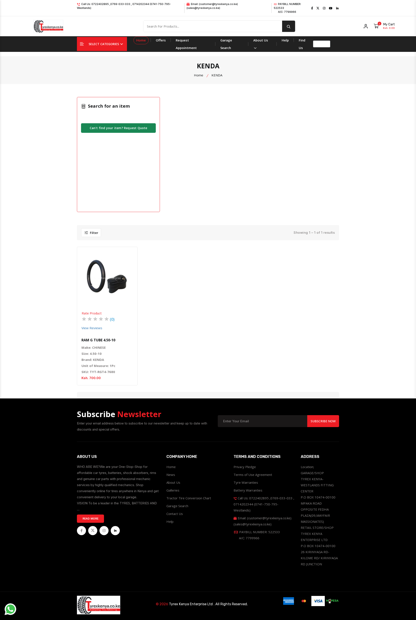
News (170, 474)
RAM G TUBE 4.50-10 (98, 340)
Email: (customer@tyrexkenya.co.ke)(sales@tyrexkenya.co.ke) (212, 6)
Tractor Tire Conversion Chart (188, 498)
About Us (260, 40)
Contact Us (174, 513)
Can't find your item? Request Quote (118, 128)
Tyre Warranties (246, 482)
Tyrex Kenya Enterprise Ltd (191, 604)
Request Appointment (186, 44)
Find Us (302, 44)
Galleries (172, 490)
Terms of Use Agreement (253, 474)
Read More (91, 518)
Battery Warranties (248, 490)
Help (285, 40)
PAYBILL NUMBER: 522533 (287, 7)
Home (141, 40)
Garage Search (226, 44)
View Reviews (91, 328)
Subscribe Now (323, 421)
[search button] (288, 26)
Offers (161, 40)
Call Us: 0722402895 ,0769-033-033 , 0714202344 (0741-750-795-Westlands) (124, 6)
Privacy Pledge (245, 467)
